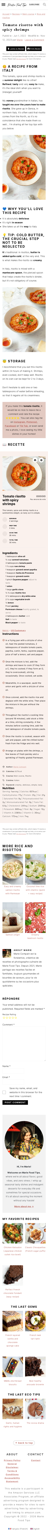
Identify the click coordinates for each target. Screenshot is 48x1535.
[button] (41, 459)
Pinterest (31, 422)
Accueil (6, 14)
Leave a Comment (34, 40)
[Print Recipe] (35, 459)
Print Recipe (35, 49)
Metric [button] (5, 630)
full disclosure (21, 59)
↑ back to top (24, 1443)
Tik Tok (24, 426)
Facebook (10, 426)
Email (6, 1077)
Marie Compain (19, 767)
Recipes (16, 14)
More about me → (24, 1206)
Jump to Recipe (17, 49)
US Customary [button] (18, 630)
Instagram (19, 422)
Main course (28, 14)
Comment (8, 1024)
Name (6, 1066)
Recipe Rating (9, 1014)
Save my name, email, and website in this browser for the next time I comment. (25, 1092)
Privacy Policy (12, 1460)
